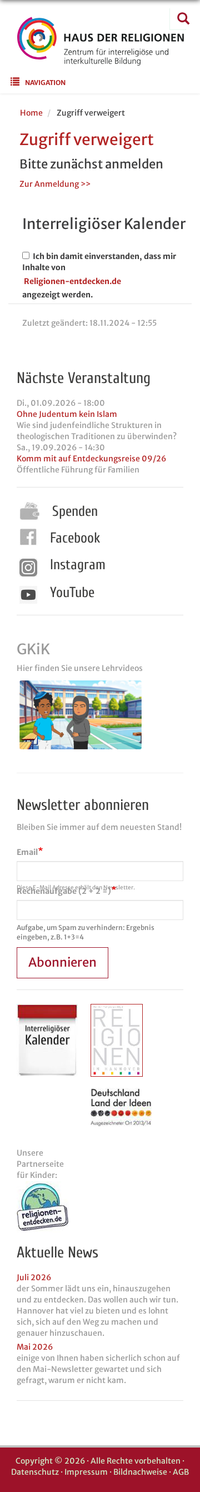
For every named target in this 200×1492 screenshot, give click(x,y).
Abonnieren (62, 962)
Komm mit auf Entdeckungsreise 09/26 (91, 459)
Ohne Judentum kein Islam (67, 414)
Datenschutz (35, 1472)
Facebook (75, 538)
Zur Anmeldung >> (55, 184)
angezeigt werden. (57, 295)
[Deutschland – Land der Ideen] (121, 1107)
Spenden (75, 511)
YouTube (72, 592)
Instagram (78, 564)
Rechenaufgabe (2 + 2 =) (64, 891)
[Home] (100, 58)
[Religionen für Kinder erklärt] (100, 1207)
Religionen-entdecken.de (72, 281)
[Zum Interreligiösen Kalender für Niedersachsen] (47, 1040)
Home (31, 113)
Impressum (86, 1472)
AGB (181, 1472)
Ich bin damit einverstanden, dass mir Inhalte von (99, 261)
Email (27, 852)
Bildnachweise (140, 1472)
